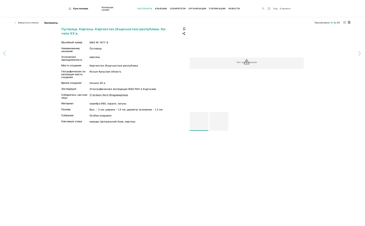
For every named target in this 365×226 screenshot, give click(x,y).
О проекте (285, 8)
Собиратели (178, 8)
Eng (275, 8)
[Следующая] (300, 121)
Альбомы (161, 8)
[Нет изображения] (199, 121)
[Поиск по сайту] (263, 8)
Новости (234, 8)
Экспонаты (144, 8)
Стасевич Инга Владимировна (109, 95)
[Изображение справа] (344, 22)
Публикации (217, 8)
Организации (197, 8)
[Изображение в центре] (349, 22)
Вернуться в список (28, 22)
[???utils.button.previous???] (193, 121)
